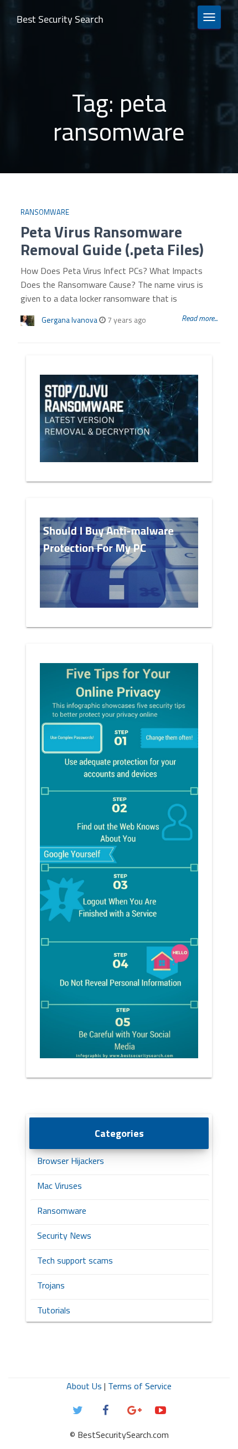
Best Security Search (60, 19)
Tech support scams (75, 1260)
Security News (64, 1235)
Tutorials (53, 1310)
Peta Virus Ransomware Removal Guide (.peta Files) (112, 240)
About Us (84, 1386)
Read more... (200, 318)
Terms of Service (140, 1386)
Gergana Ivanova (69, 319)
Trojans (51, 1285)
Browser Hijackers (70, 1160)
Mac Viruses (59, 1185)
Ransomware (44, 212)
